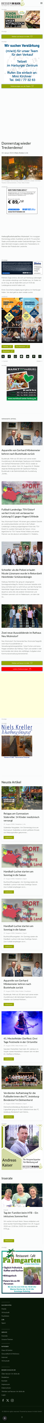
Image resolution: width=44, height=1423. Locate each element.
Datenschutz (6, 1388)
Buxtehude (6, 351)
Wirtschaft (5, 1312)
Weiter (39, 361)
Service (4, 1332)
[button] (41, 3)
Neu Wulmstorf (20, 347)
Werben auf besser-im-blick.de (13, 1391)
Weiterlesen (17, 1241)
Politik (4, 1309)
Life (26, 153)
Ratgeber (5, 1346)
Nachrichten (6, 1305)
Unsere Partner (7, 1339)
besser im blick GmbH (35, 1411)
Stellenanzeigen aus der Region (20, 86)
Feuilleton (5, 1316)
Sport (4, 1323)
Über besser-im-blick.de (11, 1374)
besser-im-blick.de (9, 1370)
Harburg (5, 347)
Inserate (5, 1336)
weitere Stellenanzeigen (20, 669)
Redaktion (5, 1377)
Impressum (6, 1384)
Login (4, 1395)
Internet (4, 1357)
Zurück (5, 361)
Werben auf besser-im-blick (20, 37)
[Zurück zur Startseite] (13, 3)
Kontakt (4, 1381)
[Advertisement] (22, 117)
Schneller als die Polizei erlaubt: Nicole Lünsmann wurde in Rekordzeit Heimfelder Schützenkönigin (22, 573)
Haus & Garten (7, 1350)
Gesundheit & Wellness (10, 1354)
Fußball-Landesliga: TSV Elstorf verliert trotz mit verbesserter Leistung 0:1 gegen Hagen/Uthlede (20, 513)
